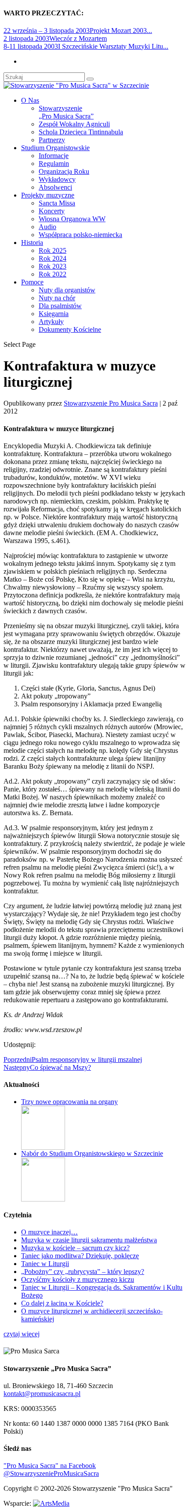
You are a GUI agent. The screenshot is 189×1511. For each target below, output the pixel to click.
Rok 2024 (52, 258)
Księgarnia (54, 313)
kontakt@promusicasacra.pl (42, 1393)
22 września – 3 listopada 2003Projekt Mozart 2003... (78, 30)
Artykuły (51, 321)
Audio (47, 226)
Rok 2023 (52, 266)
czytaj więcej (22, 1334)
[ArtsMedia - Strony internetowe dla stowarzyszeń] (51, 1503)
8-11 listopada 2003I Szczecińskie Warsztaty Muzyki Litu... (86, 46)
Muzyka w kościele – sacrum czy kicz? (75, 1248)
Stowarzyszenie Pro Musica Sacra (111, 403)
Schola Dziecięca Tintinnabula (81, 132)
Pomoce (32, 282)
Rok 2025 (52, 250)
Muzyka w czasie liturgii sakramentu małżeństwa (89, 1240)
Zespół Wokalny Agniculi (74, 124)
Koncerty (52, 211)
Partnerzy (52, 140)
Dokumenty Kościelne (70, 329)
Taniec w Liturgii (45, 1263)
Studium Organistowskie (55, 147)
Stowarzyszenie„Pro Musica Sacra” (66, 112)
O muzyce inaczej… (49, 1232)
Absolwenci (55, 187)
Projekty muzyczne (47, 195)
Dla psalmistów (60, 305)
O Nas (30, 100)
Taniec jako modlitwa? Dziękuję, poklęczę (80, 1255)
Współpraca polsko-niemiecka (80, 234)
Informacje (54, 155)
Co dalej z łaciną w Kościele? (62, 1303)
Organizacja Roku (64, 171)
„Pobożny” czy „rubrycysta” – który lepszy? (82, 1271)
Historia (32, 242)
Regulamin (54, 163)
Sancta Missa (57, 203)
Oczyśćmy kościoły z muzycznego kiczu (77, 1279)
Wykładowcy (57, 179)
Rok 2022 (52, 274)
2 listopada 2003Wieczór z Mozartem (55, 38)
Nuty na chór (57, 298)
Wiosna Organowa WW (72, 219)
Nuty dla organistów (67, 290)
